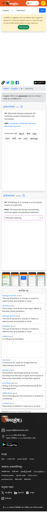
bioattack (6, 326)
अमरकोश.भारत (5, 471)
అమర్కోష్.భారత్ (26, 471)
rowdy (5, 336)
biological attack (9, 295)
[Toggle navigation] (3, 3)
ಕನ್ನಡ (34, 133)
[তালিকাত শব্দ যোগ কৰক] (21, 106)
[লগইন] (43, 3)
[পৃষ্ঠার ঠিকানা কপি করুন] (3, 82)
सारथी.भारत (27, 479)
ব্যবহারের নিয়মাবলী (22, 459)
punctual (6, 383)
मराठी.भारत (15, 471)
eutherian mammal (27, 123)
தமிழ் (26, 138)
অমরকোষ (6, 88)
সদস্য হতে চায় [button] (23, 27)
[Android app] (9, 444)
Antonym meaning (13, 218)
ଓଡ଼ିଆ (7, 138)
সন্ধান (42, 10)
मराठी (14, 138)
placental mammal (12, 126)
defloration (7, 393)
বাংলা (19, 138)
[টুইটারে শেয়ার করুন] (8, 82)
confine (5, 403)
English (15, 88)
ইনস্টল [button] (23, 278)
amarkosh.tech (7, 479)
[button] (4, 279)
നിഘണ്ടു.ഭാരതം (7, 475)
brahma (5, 305)
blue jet (5, 370)
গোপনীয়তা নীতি (11, 459)
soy (3, 360)
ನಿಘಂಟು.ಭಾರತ (21, 475)
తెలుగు (21, 133)
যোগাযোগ (31, 459)
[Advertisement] (23, 56)
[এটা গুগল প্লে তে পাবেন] (40, 82)
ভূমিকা (3, 459)
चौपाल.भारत (18, 479)
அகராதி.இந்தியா (39, 471)
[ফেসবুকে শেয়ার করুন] (17, 82)
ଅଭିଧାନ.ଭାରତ (32, 475)
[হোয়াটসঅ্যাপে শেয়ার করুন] (13, 82)
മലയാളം (34, 138)
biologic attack (8, 316)
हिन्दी (28, 133)
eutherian (14, 123)
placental (8, 106)
